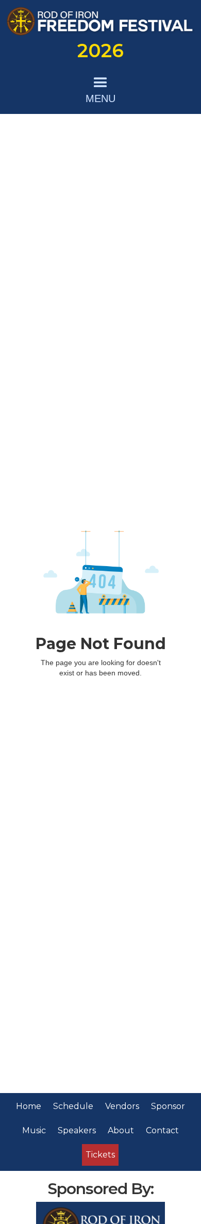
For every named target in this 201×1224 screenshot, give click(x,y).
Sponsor (168, 1106)
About (121, 1130)
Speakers (77, 1130)
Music (34, 1130)
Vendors (122, 1106)
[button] (100, 88)
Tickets (100, 1155)
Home (28, 1106)
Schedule (73, 1106)
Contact (162, 1130)
